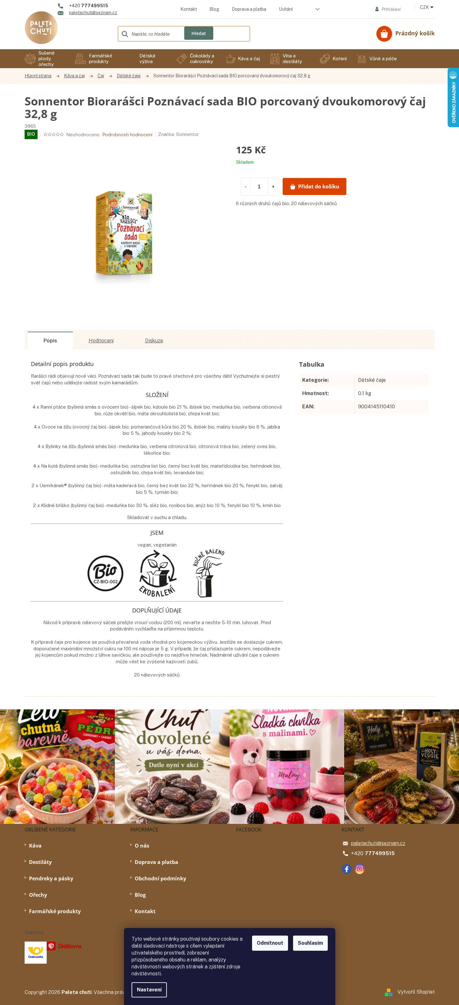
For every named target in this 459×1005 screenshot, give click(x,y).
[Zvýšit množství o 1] (273, 186)
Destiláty (40, 862)
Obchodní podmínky (160, 878)
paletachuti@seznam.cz (378, 843)
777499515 (380, 853)
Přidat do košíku (318, 186)
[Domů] (41, 76)
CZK (425, 7)
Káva (35, 845)
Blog (214, 9)
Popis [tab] (50, 341)
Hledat (198, 33)
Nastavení (149, 990)
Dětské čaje (372, 380)
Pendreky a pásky (51, 878)
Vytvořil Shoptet (416, 992)
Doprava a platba (249, 9)
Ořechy (38, 894)
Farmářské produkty (55, 911)
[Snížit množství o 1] (245, 186)
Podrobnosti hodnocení (127, 134)
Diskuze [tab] (154, 341)
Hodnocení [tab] (101, 341)
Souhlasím (310, 943)
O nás (142, 845)
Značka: (178, 134)
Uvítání (286, 9)
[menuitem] (45, 58)
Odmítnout (270, 943)
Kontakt (188, 9)
